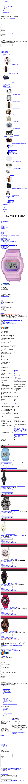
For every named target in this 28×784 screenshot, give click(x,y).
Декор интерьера (16, 128)
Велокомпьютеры (12, 197)
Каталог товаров (4, 51)
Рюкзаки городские (12, 147)
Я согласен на (13, 33)
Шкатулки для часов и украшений (19, 188)
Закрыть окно (4, 43)
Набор (2, 238)
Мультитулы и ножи (15, 195)
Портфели (10, 145)
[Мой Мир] (5, 327)
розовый (16, 404)
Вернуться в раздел (5, 235)
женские (2, 299)
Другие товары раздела (17, 320)
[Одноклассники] (3, 327)
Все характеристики (5, 296)
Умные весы (11, 201)
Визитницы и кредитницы (14, 154)
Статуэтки (16, 135)
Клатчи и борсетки (12, 150)
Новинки (5, 699)
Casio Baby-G (3, 306)
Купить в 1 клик (4, 466)
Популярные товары (7, 700)
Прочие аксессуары (10, 202)
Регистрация (6, 12)
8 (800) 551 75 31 (4, 745)
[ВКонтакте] (1, 327)
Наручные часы (15, 64)
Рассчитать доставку (15, 324)
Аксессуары (3, 242)
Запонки (12, 175)
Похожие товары (4, 245)
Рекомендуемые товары (8, 702)
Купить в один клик (15, 769)
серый (15, 403)
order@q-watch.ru (15, 719)
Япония (2, 313)
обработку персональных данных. (15, 33)
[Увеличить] (12, 281)
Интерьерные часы (13, 73)
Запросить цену (12, 781)
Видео (2, 248)
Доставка (5, 5)
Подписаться (10, 322)
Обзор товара (3, 236)
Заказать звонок (11, 18)
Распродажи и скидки (8, 701)
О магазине (5, 1)
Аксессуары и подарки (14, 81)
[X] (7, 327)
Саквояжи (10, 146)
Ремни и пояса (11, 152)
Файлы (2, 247)
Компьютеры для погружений (15, 198)
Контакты (5, 2)
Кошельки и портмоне (13, 153)
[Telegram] (8, 327)
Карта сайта (14, 732)
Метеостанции (16, 121)
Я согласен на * (13, 768)
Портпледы (10, 148)
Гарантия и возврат (7, 6)
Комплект (3, 239)
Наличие (2, 246)
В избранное (3, 468)
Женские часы (6, 55)
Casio (2, 301)
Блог (4, 8)
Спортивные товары (10, 196)
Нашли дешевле (12, 323)
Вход (4, 10)
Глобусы (13, 114)
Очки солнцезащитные (17, 168)
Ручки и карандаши (17, 161)
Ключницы (10, 151)
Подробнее (3, 465)
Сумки (9, 144)
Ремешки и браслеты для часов (19, 181)
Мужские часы (6, 54)
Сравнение (10, 466)
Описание (3, 240)
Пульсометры (11, 200)
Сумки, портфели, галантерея (19, 143)
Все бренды (5, 698)
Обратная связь (4, 744)
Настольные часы (16, 101)
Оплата (4, 3)
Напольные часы (16, 108)
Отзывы (5, 7)
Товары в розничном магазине (10, 704)
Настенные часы (16, 94)
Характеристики (4, 241)
